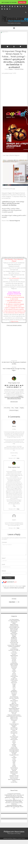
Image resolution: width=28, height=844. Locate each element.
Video (14, 764)
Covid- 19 (14, 651)
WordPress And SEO (14, 775)
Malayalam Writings (19, 69)
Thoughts (14, 753)
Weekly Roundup (14, 771)
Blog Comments (14, 633)
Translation (14, 757)
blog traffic (14, 635)
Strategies (14, 744)
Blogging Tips (14, 637)
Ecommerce (14, 658)
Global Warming (14, 676)
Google (14, 677)
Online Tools (14, 712)
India (14, 689)
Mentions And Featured (14, 711)
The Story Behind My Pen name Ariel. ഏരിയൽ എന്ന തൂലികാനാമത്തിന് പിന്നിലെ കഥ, (14, 797)
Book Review (14, 638)
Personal (14, 713)
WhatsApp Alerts (14, 773)
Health (14, 685)
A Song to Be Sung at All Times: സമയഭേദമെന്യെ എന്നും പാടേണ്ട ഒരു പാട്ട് (14, 794)
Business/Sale (14, 641)
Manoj (14, 426)
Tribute (14, 761)
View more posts (14, 401)
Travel (14, 758)
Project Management (14, 724)
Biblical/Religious (14, 631)
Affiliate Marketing (14, 624)
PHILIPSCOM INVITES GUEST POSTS (14, 716)
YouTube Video (14, 782)
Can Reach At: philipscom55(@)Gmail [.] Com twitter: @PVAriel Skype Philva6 (14, 398)
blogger (16, 407)
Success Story (14, 747)
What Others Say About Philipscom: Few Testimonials (14, 803)
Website (4, 571)
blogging (22, 407)
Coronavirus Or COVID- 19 (14, 650)
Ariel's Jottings (7, 407)
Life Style (14, 702)
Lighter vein (14, 703)
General (14, 673)
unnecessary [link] (11, 313)
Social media (14, 738)
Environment (14, 667)
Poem (14, 721)
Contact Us (14, 647)
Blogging (11, 69)
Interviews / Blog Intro (14, 698)
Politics (14, 722)
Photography (14, 720)
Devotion (14, 654)
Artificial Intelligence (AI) (14, 627)
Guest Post (14, 681)
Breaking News (14, 640)
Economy (14, 659)
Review (14, 730)
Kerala (14, 699)
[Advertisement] (14, 90)
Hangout (14, 684)
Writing (14, 780)
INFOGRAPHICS (14, 691)
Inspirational (14, 693)
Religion (14, 726)
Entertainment (14, 666)
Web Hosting (14, 769)
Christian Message (14, 642)
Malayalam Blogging (13, 410)
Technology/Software (14, 751)
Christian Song (14, 644)
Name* (4, 558)
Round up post (14, 731)
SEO (14, 734)
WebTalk (14, 770)
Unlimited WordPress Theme (9, 838)
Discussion (14, 656)
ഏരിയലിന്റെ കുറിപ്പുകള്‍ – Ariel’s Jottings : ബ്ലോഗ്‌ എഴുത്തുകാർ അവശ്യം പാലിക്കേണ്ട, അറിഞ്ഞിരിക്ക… (13, 203)
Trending (14, 760)
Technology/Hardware (14, 749)
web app (14, 766)
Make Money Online (14, 704)
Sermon (14, 735)
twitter (14, 762)
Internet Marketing (14, 696)
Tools (14, 756)
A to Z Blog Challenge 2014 (14, 620)
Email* (3, 564)
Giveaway (14, 675)
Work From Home (14, 778)
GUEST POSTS (14, 682)
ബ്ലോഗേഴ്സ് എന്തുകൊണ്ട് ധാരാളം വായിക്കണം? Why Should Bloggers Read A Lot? (14, 807)
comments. (16, 321)
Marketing (14, 707)
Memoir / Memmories (14, 709)
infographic (14, 690)
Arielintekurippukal (14, 625)
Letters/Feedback (14, 700)
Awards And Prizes (14, 628)
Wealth (14, 765)
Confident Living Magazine (14, 646)
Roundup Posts (14, 733)
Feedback (14, 671)
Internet (14, 695)
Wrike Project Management (14, 779)
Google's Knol (14, 678)
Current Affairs (14, 653)
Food (14, 672)
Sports (14, 740)
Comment (4, 542)
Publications (14, 725)
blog (12, 321)
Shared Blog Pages (14, 737)
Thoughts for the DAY (14, 755)
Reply (18, 458)
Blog (12, 407)
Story (14, 743)
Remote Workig (14, 727)
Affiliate (14, 623)
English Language (14, 664)
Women (14, 774)
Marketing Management (14, 708)
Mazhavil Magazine (14, 220)
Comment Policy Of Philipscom (14, 645)
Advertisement (14, 622)
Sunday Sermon (14, 748)
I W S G (14, 687)
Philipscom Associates (14, 831)
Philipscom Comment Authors (14, 715)
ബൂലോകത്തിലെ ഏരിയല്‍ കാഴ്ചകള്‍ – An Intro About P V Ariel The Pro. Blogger (14, 800)
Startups (14, 742)
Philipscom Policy (14, 717)
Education (14, 660)
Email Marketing (14, 663)
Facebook (20, 396)
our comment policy (14, 278)
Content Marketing (14, 649)
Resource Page (14, 729)
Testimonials (14, 752)
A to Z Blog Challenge (14, 619)
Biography (14, 632)
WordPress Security (14, 777)
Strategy (14, 746)
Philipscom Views (14, 718)
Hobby (14, 686)
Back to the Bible (14, 629)
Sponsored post (14, 739)
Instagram (14, 694)
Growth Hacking (14, 680)
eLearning (14, 662)
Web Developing (14, 767)
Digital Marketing (14, 655)
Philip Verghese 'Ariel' (14, 467)
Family (14, 669)
